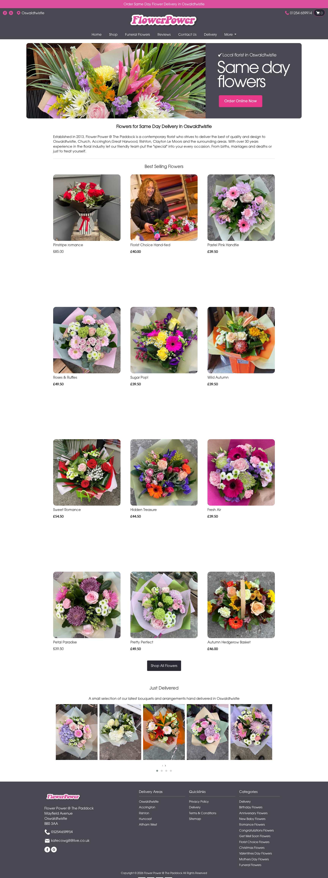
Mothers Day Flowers (254, 859)
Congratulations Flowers (256, 830)
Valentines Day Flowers (255, 853)
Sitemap (195, 819)
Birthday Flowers (250, 807)
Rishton (144, 813)
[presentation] (162, 765)
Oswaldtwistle (148, 801)
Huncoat (145, 819)
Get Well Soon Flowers (254, 836)
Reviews (164, 34)
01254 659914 (301, 13)
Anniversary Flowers (253, 813)
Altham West (148, 824)
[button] (157, 771)
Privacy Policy (199, 801)
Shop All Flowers (164, 666)
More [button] (229, 34)
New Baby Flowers (252, 819)
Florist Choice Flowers (254, 842)
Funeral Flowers (137, 34)
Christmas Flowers (251, 848)
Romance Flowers (252, 824)
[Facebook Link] (5, 13)
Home (97, 34)
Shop (113, 34)
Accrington (147, 807)
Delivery (210, 34)
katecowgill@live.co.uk (70, 840)
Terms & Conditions (202, 813)
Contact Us (187, 34)
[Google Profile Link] (11, 13)
